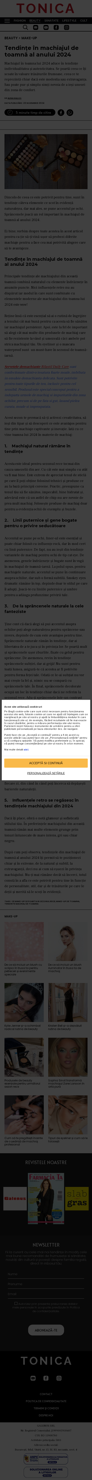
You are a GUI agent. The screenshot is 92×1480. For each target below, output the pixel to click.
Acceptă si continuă (46, 763)
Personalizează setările (46, 773)
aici (26, 749)
